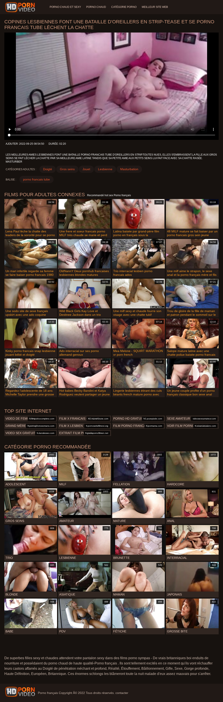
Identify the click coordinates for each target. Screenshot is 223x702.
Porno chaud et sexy (65, 7)
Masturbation (129, 169)
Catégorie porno (124, 7)
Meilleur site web (155, 7)
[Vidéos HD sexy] (20, 692)
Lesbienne (105, 169)
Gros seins (67, 169)
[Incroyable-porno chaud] (20, 7)
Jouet (86, 169)
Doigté (47, 169)
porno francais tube (36, 179)
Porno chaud (96, 7)
